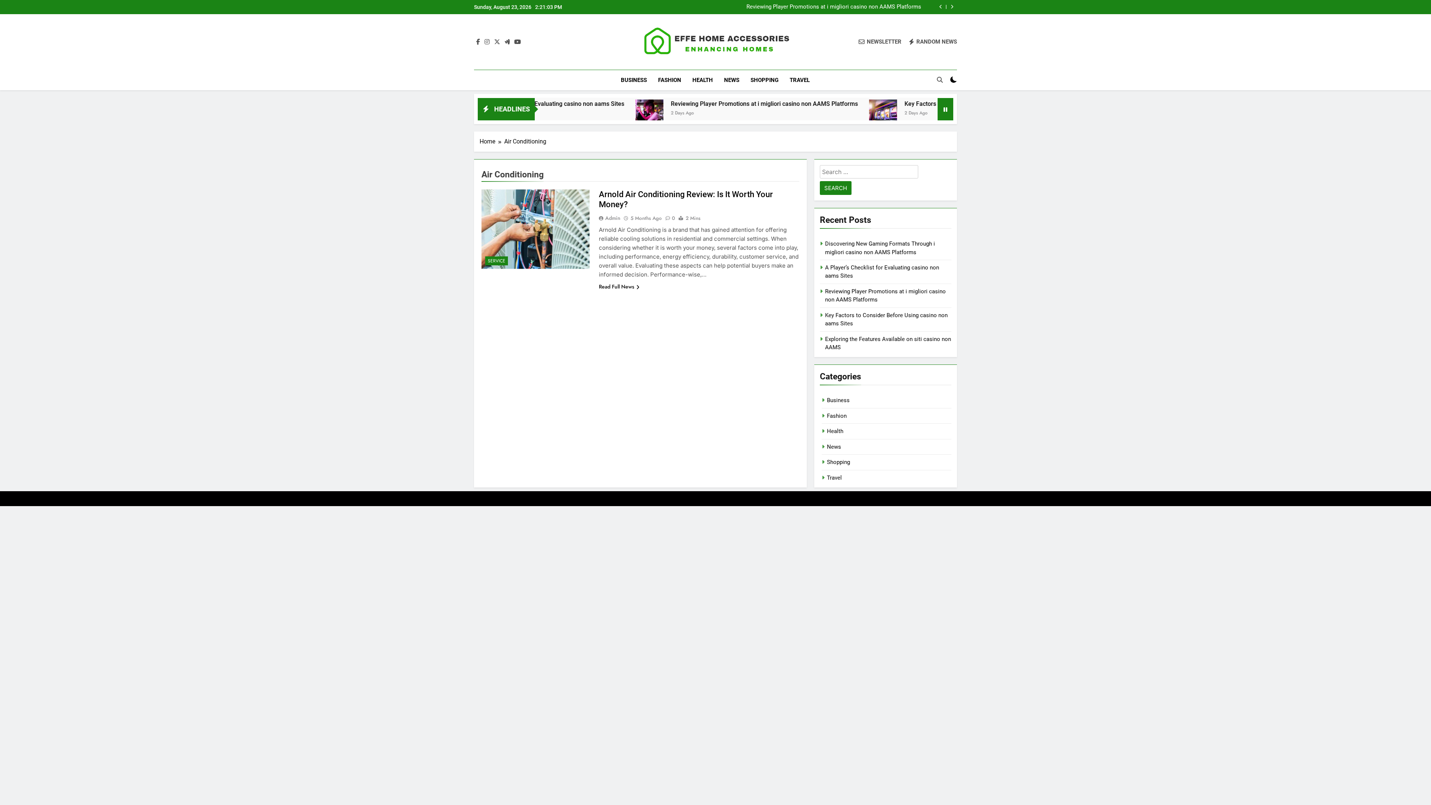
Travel (800, 80)
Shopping (764, 80)
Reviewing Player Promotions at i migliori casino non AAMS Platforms (833, 7)
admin (612, 218)
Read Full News (616, 286)
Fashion (669, 80)
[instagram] (487, 42)
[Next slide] (952, 7)
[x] (497, 42)
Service (496, 261)
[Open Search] (940, 80)
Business (634, 80)
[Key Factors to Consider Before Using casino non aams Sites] (839, 113)
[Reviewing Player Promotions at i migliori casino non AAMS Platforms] (606, 113)
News (731, 80)
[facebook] (478, 42)
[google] (507, 42)
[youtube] (517, 42)
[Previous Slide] (941, 7)
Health (702, 80)
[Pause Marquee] (945, 109)
